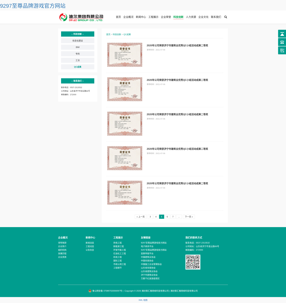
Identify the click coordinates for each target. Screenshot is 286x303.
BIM (78, 47)
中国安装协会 (147, 260)
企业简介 (62, 246)
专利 (78, 54)
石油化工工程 (119, 253)
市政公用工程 (119, 264)
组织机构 (62, 250)
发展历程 (62, 253)
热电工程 (117, 243)
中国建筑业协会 (148, 257)
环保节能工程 (119, 250)
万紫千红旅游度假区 (150, 278)
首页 (118, 17)
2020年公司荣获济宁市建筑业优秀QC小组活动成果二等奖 (177, 45)
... (179, 216)
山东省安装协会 (148, 268)
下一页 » (189, 216)
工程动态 (90, 246)
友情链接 (145, 237)
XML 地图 (143, 300)
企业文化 (203, 17)
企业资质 (62, 257)
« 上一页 (141, 216)
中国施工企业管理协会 (151, 264)
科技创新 (178, 17)
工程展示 (153, 17)
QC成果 (77, 67)
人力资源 (191, 17)
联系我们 (216, 17)
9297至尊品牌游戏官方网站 (33, 6)
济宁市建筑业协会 (149, 275)
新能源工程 (118, 246)
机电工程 (117, 257)
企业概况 (128, 17)
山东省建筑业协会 (149, 271)
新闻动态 (90, 243)
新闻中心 (141, 17)
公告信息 (90, 250)
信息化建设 (77, 40)
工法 (78, 60)
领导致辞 (62, 243)
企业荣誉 (166, 17)
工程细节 (117, 268)
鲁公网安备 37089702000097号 (107, 291)
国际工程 (117, 260)
